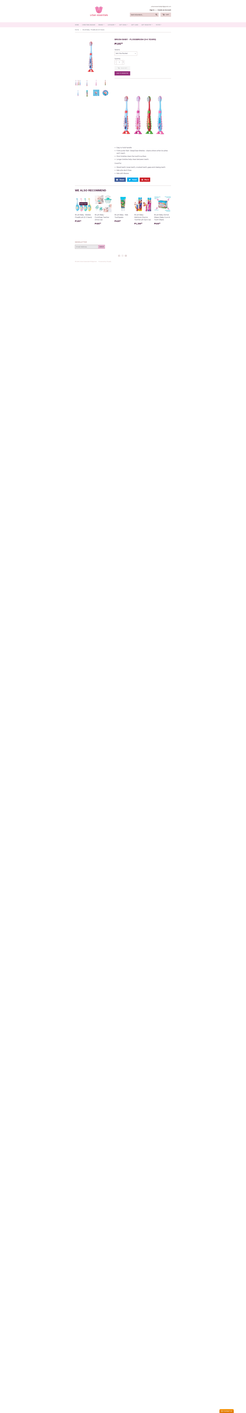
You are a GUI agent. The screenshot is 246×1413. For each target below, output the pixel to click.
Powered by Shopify (104, 261)
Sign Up (101, 246)
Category (111, 25)
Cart (167, 14)
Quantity (117, 59)
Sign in (152, 10)
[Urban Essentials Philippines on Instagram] (122, 256)
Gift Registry (146, 25)
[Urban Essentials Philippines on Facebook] (119, 256)
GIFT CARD (134, 25)
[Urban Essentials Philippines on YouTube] (126, 256)
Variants (117, 50)
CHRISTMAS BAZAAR (88, 25)
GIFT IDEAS (123, 25)
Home (77, 25)
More (158, 25)
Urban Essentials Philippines (88, 261)
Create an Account (164, 10)
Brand (100, 25)
